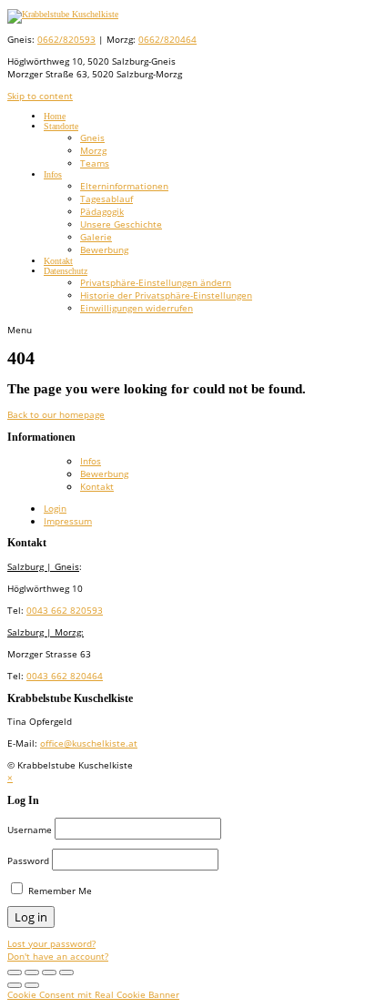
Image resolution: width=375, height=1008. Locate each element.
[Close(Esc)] (66, 972)
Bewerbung (104, 249)
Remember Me (58, 890)
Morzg (93, 150)
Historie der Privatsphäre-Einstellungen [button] (166, 295)
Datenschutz (65, 271)
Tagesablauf (106, 198)
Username (29, 829)
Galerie (96, 236)
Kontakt (58, 261)
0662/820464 (167, 39)
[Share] (49, 972)
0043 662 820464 (64, 675)
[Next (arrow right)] (32, 985)
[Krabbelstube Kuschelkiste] (62, 14)
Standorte (61, 126)
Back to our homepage (56, 414)
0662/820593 (66, 39)
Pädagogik (102, 211)
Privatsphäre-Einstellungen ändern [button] (155, 282)
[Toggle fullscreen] (14, 972)
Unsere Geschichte (121, 224)
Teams (94, 163)
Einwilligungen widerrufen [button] (136, 307)
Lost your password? (51, 943)
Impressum (68, 520)
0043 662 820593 (64, 610)
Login (55, 508)
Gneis (92, 137)
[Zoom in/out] (32, 972)
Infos (53, 174)
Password (28, 860)
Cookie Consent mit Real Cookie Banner (93, 994)
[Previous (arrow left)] (14, 985)
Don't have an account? (57, 956)
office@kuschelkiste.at (88, 743)
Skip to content (40, 95)
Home (55, 116)
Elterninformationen (124, 185)
